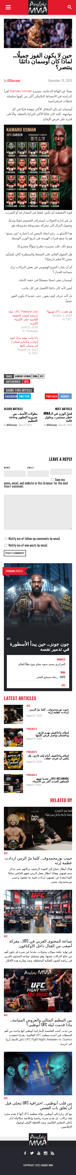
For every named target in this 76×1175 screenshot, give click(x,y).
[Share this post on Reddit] (65, 396)
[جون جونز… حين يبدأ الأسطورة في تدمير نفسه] (38, 609)
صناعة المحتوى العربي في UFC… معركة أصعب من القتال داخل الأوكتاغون (40, 943)
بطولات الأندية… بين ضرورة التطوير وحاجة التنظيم (23, 417)
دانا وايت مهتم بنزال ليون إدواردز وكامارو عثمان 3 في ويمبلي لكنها (24, 341)
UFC (41, 376)
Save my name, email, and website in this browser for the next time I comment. (36, 483)
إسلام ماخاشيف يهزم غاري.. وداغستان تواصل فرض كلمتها (52, 733)
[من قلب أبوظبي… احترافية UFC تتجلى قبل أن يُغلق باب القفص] (38, 1073)
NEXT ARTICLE (63, 409)
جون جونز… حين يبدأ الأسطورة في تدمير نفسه (39, 646)
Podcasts (32, 728)
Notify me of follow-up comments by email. (34, 538)
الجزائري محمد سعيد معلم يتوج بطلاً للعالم (41, 664)
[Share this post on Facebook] (10, 396)
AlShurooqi (13, 80)
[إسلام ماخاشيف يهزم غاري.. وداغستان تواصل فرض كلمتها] (13, 737)
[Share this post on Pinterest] (51, 396)
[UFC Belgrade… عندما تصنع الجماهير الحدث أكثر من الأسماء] (13, 783)
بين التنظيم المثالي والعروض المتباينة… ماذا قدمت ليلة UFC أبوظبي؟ (41, 1022)
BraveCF (61, 659)
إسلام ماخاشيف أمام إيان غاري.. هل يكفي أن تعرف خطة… (48, 756)
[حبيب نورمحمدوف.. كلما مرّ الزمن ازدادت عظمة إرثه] (13, 714)
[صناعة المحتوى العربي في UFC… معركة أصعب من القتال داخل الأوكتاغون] (38, 911)
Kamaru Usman (21, 91)
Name (7, 467)
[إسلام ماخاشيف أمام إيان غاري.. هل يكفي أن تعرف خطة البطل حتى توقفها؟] (13, 760)
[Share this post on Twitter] (24, 396)
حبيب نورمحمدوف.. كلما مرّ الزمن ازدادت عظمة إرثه (49, 710)
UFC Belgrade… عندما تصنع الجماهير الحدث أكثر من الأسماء (51, 779)
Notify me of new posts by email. (28, 545)
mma (35, 376)
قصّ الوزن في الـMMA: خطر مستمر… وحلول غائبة (57, 417)
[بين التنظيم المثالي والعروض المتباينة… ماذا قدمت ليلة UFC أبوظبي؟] (38, 990)
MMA (63, 672)
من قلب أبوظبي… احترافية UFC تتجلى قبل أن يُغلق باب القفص (38, 1105)
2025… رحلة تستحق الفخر (51, 677)
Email (30, 467)
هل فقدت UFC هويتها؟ (59, 311)
